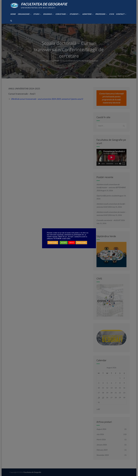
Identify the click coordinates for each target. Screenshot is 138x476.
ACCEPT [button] (63, 242)
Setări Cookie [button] (53, 242)
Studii (36, 14)
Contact (120, 14)
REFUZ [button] (71, 242)
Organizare (24, 14)
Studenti (74, 14)
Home (13, 14)
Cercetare (61, 14)
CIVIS (111, 14)
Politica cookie (81, 242)
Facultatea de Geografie (44, 4)
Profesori (100, 14)
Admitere (87, 14)
